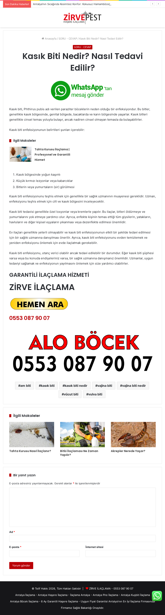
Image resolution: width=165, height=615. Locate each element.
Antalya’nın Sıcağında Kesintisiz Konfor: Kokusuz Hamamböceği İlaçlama (77, 4)
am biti (25, 386)
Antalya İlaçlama (25, 595)
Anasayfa (50, 38)
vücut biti (71, 394)
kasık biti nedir (76, 386)
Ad (12, 532)
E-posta (15, 547)
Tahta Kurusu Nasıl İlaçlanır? (30, 451)
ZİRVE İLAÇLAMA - (101, 588)
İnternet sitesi (94, 547)
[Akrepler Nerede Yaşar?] (133, 434)
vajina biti (104, 386)
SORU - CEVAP (68, 38)
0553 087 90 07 (29, 318)
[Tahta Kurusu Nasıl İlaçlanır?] (31, 434)
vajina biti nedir (134, 386)
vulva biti (95, 394)
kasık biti (48, 386)
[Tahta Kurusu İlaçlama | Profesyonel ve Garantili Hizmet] (20, 154)
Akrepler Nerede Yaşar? (128, 451)
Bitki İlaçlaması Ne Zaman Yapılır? (79, 453)
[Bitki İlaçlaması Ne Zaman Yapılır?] (82, 434)
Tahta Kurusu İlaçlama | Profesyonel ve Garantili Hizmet (52, 154)
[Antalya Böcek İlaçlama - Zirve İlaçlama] (82, 17)
